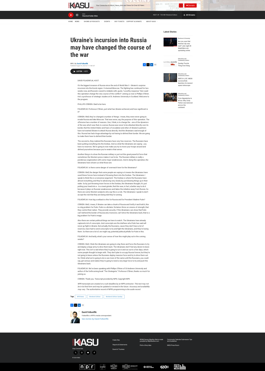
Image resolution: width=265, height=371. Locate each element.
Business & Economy (184, 38)
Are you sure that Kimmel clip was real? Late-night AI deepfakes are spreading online (184, 45)
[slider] (80, 15)
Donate (191, 5)
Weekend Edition (95, 296)
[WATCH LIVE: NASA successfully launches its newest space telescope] (170, 77)
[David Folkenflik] (75, 317)
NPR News (80, 296)
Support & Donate (134, 21)
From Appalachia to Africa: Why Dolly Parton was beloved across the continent (185, 102)
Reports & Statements (120, 344)
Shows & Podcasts (92, 21)
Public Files (116, 340)
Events (107, 21)
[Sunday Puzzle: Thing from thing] (170, 62)
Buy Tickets (119, 21)
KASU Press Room (173, 345)
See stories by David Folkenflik (95, 319)
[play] (71, 15)
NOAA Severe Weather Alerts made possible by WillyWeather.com (151, 340)
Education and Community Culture (183, 59)
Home (70, 21)
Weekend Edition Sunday (114, 296)
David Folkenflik (82, 64)
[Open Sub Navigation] (81, 21)
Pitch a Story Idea (145, 345)
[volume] (77, 15)
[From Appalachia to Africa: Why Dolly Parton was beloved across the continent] (170, 97)
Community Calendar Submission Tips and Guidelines (179, 340)
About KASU (151, 21)
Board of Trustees (118, 349)
